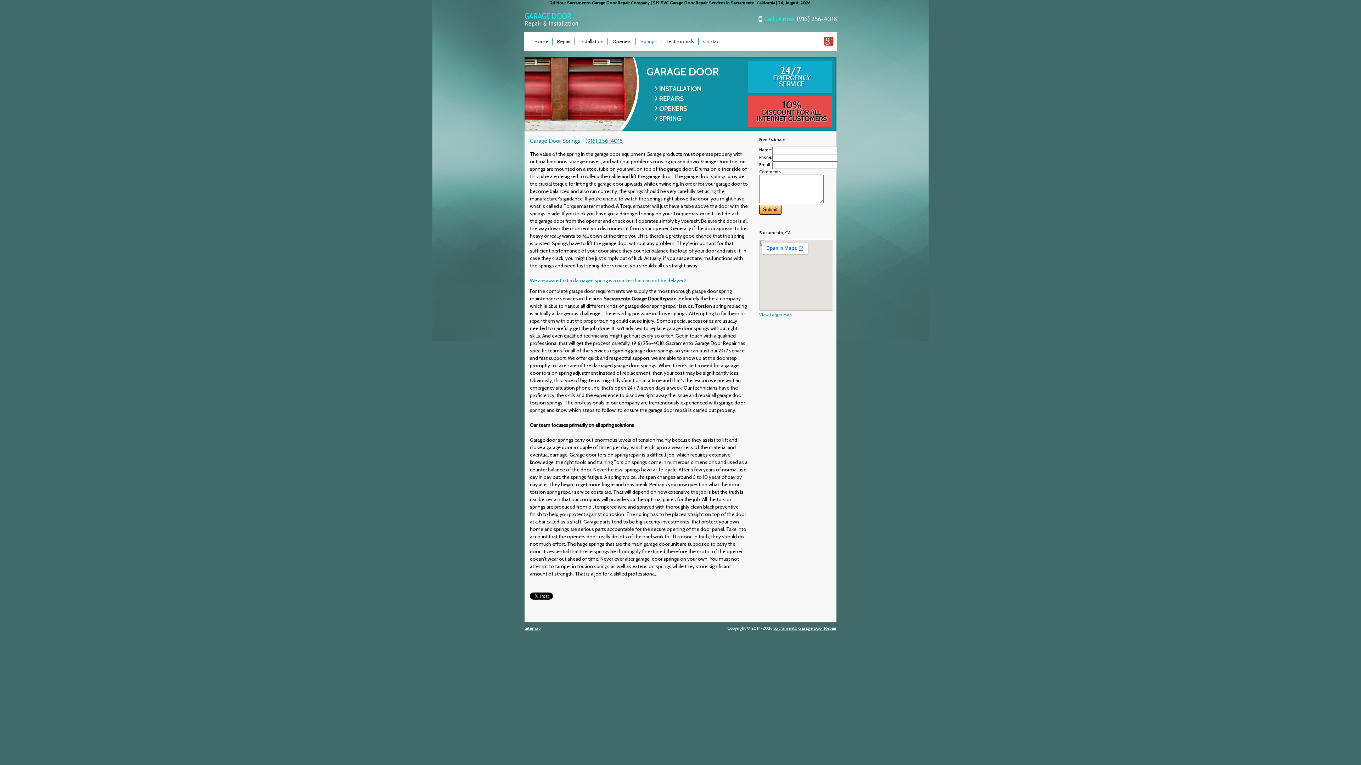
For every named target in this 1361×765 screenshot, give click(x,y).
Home (541, 41)
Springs (648, 41)
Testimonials (680, 41)
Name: (765, 149)
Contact (712, 41)
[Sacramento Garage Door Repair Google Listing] (829, 44)
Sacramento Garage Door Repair (804, 628)
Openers (622, 41)
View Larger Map (775, 314)
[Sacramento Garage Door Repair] (551, 25)
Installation (591, 41)
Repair (564, 41)
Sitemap (533, 628)
